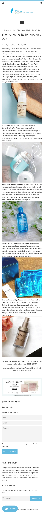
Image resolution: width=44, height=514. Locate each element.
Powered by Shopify (32, 509)
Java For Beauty (21, 509)
